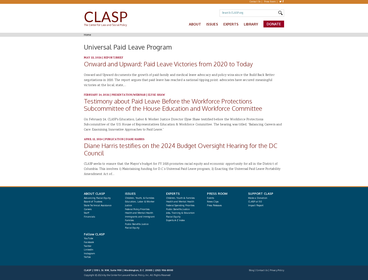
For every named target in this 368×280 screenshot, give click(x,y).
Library (251, 24)
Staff (86, 212)
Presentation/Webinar (129, 95)
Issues (212, 24)
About (195, 24)
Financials (89, 216)
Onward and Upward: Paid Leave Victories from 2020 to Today (168, 64)
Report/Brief (113, 58)
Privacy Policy (277, 270)
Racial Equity (132, 227)
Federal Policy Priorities (137, 209)
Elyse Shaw (156, 95)
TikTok (87, 257)
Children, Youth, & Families (139, 197)
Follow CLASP (94, 234)
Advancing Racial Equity (97, 197)
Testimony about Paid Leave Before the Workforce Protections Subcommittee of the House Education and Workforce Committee (173, 104)
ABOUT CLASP (94, 193)
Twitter (87, 245)
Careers (88, 209)
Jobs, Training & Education (180, 212)
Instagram (89, 253)
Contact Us (255, 2)
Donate (274, 24)
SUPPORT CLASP (260, 193)
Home (87, 34)
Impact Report (255, 205)
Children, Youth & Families (180, 197)
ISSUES (130, 193)
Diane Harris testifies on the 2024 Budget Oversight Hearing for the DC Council (180, 149)
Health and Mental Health (139, 212)
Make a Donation (257, 197)
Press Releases (214, 205)
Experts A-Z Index (175, 220)
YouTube (88, 238)
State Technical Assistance (98, 205)
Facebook (89, 242)
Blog (251, 270)
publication (114, 139)
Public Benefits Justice (136, 224)
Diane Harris (135, 139)
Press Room (270, 2)
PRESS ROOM (217, 193)
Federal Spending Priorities (180, 205)
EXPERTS (173, 193)
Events (210, 197)
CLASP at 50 (255, 201)
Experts (231, 24)
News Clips (212, 201)
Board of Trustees (93, 201)
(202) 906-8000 (164, 270)
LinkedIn (88, 249)
